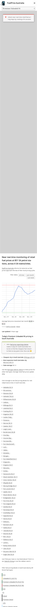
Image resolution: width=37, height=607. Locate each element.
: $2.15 (10, 477)
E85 (4, 589)
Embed (18, 326)
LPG (4, 603)
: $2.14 (8, 411)
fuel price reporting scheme (19, 344)
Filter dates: (14, 275)
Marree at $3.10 (8, 362)
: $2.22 (8, 396)
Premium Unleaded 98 (13, 585)
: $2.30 (7, 483)
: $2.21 (8, 408)
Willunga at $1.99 (29, 357)
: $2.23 (8, 414)
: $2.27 (9, 474)
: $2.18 (9, 551)
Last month (30, 275)
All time (21, 275)
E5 (3, 592)
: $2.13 (8, 405)
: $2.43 (9, 545)
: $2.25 (7, 507)
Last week (31, 278)
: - (7, 390)
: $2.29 (8, 393)
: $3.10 (7, 423)
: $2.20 (9, 399)
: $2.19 (8, 387)
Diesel (5, 596)
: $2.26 (7, 533)
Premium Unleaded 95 (13, 582)
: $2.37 (7, 426)
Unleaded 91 (10, 578)
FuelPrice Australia (15, 3)
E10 (4, 575)
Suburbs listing (9, 561)
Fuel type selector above (15, 369)
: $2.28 (9, 432)
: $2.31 (8, 465)
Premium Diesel (8, 599)
